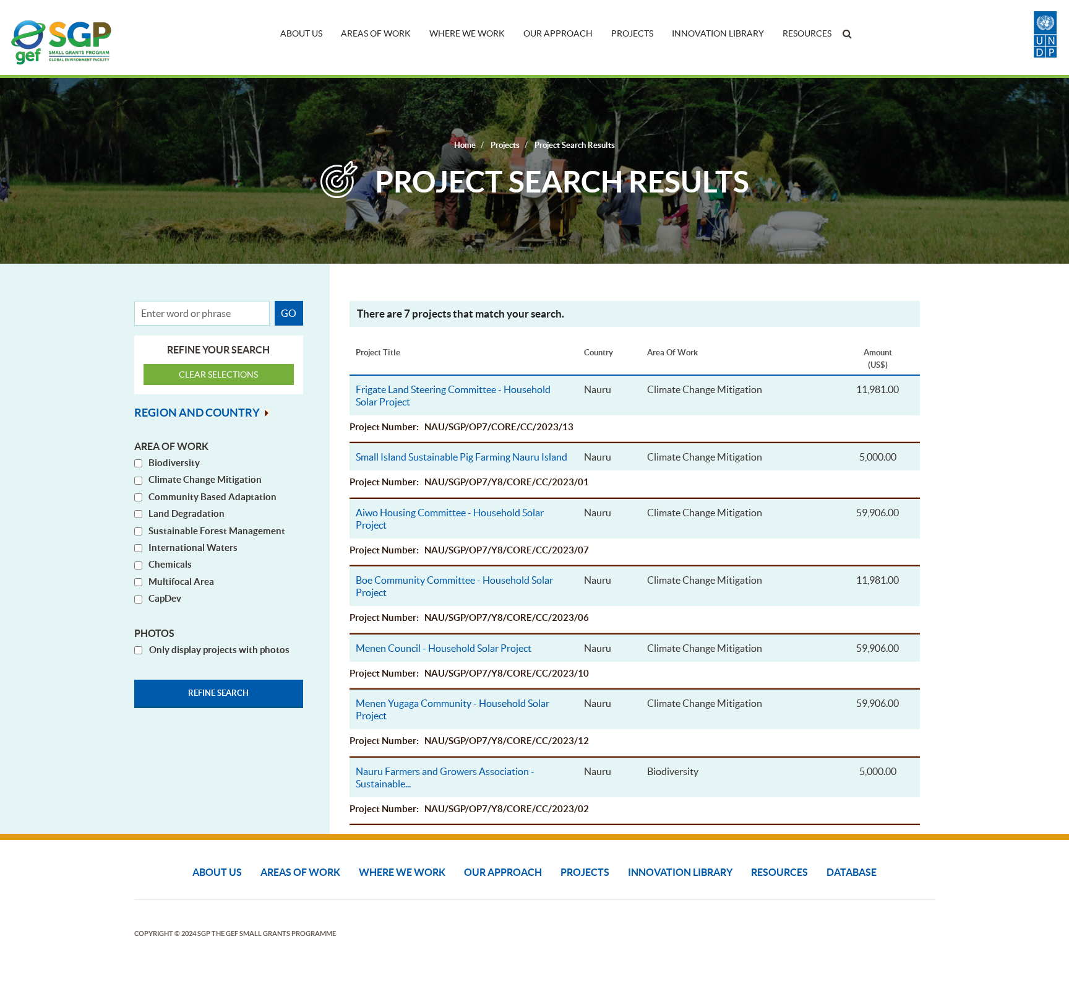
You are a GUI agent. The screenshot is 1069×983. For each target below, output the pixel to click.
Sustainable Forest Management (216, 531)
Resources (807, 33)
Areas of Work (376, 33)
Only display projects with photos (219, 649)
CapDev (164, 598)
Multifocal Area (181, 581)
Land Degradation (186, 513)
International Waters (193, 547)
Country (598, 352)
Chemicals (170, 564)
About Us (301, 33)
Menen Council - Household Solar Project (443, 648)
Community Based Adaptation (212, 497)
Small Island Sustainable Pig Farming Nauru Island (461, 456)
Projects (632, 33)
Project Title (378, 352)
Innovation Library (718, 33)
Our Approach (558, 33)
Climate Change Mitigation (205, 479)
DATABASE (851, 872)
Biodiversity (174, 462)
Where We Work (467, 33)
